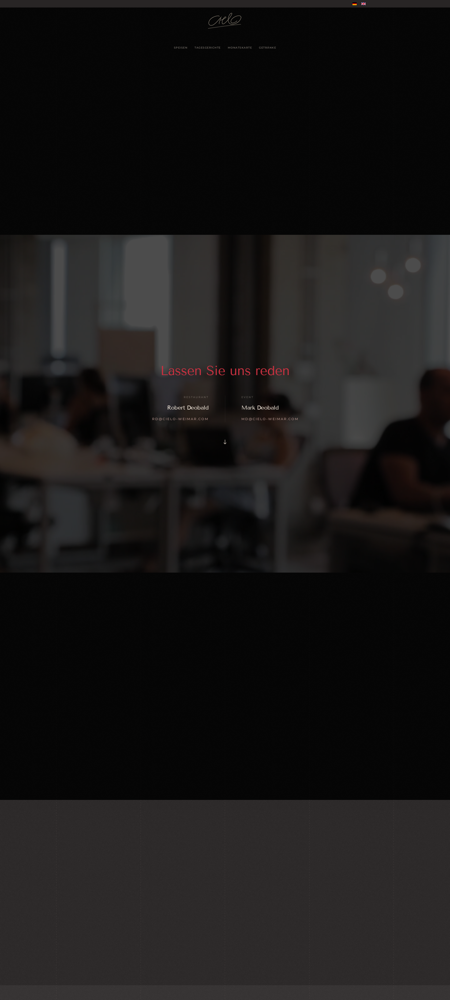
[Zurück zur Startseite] (225, 20)
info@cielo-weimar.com (124, 923)
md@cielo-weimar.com (270, 419)
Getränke (267, 47)
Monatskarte (240, 47)
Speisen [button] (181, 47)
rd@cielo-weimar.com (180, 419)
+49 (129, 916)
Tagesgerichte (208, 47)
